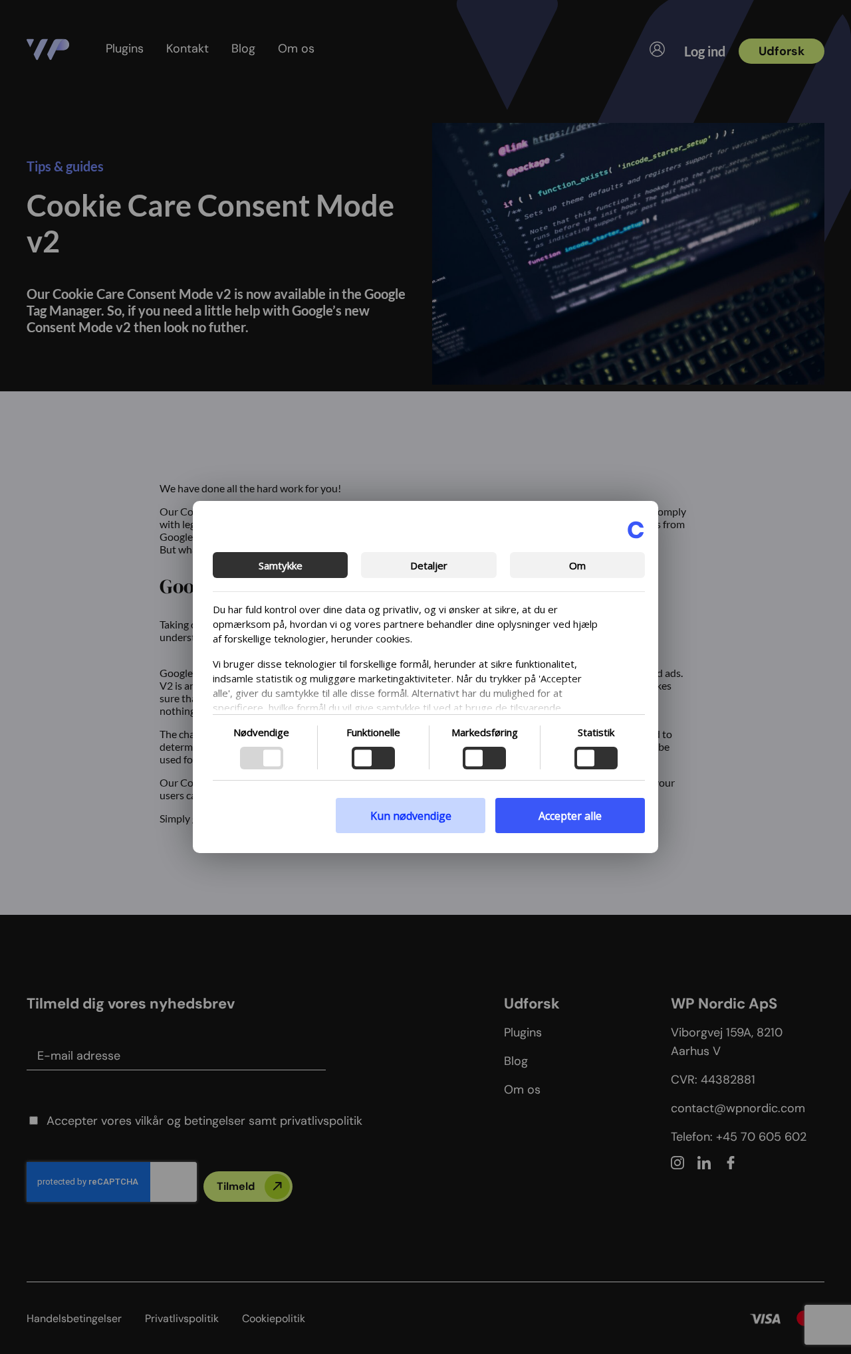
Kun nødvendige (410, 816)
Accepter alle (570, 816)
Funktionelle (373, 732)
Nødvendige (261, 732)
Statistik (596, 732)
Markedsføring (484, 732)
